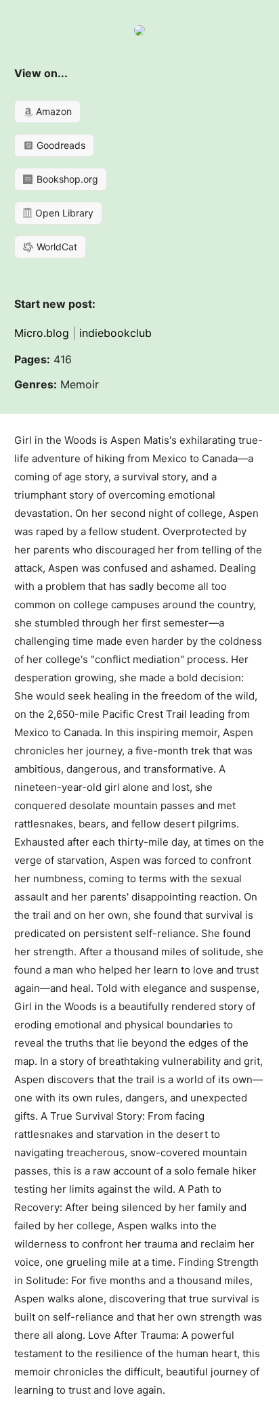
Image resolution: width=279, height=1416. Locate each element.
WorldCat (55, 246)
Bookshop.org (66, 179)
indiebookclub (115, 333)
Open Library (63, 213)
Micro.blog (41, 333)
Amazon (52, 111)
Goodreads (59, 145)
